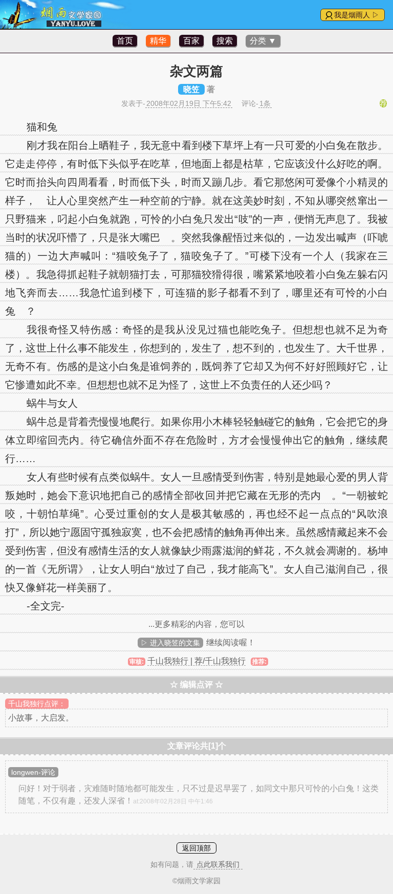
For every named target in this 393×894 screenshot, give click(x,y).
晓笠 (191, 89)
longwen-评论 (33, 772)
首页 (125, 40)
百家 (191, 40)
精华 (158, 40)
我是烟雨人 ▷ (356, 15)
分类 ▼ (263, 40)
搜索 (224, 40)
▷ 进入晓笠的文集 (170, 643)
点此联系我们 (217, 864)
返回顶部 (196, 848)
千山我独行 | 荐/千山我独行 (196, 661)
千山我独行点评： (37, 704)
